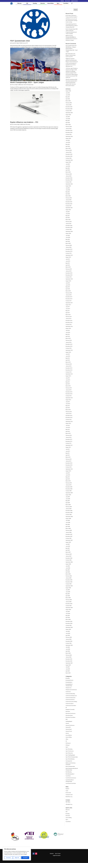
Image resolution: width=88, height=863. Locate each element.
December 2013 (69, 391)
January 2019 (68, 271)
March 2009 (68, 504)
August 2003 (68, 629)
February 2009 (69, 506)
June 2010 (68, 475)
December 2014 (69, 368)
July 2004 (68, 611)
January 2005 (68, 601)
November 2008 (69, 512)
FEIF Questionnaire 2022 (20, 41)
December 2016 (69, 320)
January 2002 (68, 657)
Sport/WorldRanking (70, 759)
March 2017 (68, 314)
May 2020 (68, 239)
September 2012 (69, 421)
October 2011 (68, 443)
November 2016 (69, 322)
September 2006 (69, 562)
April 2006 (68, 572)
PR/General (68, 743)
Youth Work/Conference (71, 777)
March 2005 (68, 597)
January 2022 (68, 199)
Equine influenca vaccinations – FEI (24, 122)
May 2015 (68, 358)
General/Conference (70, 725)
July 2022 (68, 187)
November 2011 (69, 441)
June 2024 (68, 142)
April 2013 (68, 407)
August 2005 (68, 587)
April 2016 (68, 336)
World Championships (28, 84)
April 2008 (68, 526)
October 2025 (68, 110)
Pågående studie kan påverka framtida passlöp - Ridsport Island (71, 60)
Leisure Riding (50, 3)
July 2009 (68, 496)
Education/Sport (69, 715)
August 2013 (68, 399)
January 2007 (68, 556)
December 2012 (69, 415)
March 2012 (68, 433)
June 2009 (68, 498)
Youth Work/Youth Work (71, 783)
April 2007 (68, 550)
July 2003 (68, 631)
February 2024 (69, 150)
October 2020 (68, 229)
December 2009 (69, 486)
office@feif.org (69, 804)
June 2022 (68, 189)
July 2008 (68, 520)
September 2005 (69, 585)
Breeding (35, 3)
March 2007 (68, 552)
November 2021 (69, 203)
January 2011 (68, 461)
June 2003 (68, 633)
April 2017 (68, 312)
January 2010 (68, 484)
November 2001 (69, 661)
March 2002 (68, 653)
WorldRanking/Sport (70, 773)
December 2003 (69, 621)
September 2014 (69, 374)
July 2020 (68, 235)
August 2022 (68, 185)
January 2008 (68, 532)
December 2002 (69, 641)
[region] (17, 853)
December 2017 (69, 296)
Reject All (17, 857)
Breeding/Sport (69, 682)
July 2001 (68, 667)
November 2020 (69, 227)
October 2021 (68, 205)
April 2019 (68, 265)
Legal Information (56, 855)
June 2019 (68, 261)
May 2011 (68, 453)
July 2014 (68, 377)
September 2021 (69, 207)
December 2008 (69, 510)
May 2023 (68, 168)
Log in (67, 790)
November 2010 (69, 465)
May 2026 (68, 96)
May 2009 (68, 500)
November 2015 (69, 346)
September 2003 (69, 627)
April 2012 (68, 431)
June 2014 (68, 379)
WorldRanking (69, 771)
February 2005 (69, 599)
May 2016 (68, 334)
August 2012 (68, 423)
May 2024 (68, 144)
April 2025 (68, 122)
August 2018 (68, 280)
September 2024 (69, 136)
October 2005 (68, 583)
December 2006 (69, 558)
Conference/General (70, 699)
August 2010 (68, 471)
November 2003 (69, 623)
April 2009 (68, 502)
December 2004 (69, 603)
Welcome (19, 3)
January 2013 (68, 413)
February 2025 (69, 126)
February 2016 (69, 340)
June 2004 (68, 613)
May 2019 (68, 263)
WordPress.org (69, 796)
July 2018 (68, 282)
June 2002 (68, 649)
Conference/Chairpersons (71, 695)
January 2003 (68, 639)
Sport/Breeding (26, 124)
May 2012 (68, 429)
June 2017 (68, 308)
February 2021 (69, 221)
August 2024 (68, 138)
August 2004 (68, 609)
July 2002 (68, 647)
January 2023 (68, 176)
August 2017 (68, 304)
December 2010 (69, 463)
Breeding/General (69, 680)
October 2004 (68, 605)
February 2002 (69, 655)
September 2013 (69, 397)
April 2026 (68, 98)
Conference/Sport (70, 703)
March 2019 (68, 267)
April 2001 (68, 671)
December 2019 (69, 249)
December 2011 (69, 439)
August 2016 (68, 328)
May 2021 (68, 215)
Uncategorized (69, 760)
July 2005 (68, 589)
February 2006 (69, 575)
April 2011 (68, 455)
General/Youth (69, 731)
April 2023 (68, 170)
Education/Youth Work (70, 717)
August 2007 (68, 542)
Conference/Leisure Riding (71, 701)
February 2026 (69, 102)
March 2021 (68, 219)
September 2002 (69, 645)
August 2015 (68, 352)
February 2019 (69, 269)
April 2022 (68, 193)
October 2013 (68, 395)
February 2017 (69, 316)
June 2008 (68, 522)
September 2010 (69, 469)
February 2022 (69, 197)
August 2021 (68, 209)
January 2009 (68, 508)
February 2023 (69, 174)
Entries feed (68, 792)
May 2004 (68, 615)
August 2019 (68, 257)
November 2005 (69, 581)
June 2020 (68, 237)
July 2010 (68, 473)
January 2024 (68, 152)
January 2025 (68, 128)
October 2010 (68, 467)
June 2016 (68, 332)
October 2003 (68, 625)
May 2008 (68, 524)
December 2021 (69, 201)
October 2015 (68, 348)
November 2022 (69, 180)
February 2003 (69, 637)
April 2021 (68, 217)
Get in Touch (57, 853)
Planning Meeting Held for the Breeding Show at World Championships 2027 (71, 26)
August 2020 (68, 233)
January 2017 (68, 318)
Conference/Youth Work (71, 705)
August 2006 (68, 564)
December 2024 (69, 130)
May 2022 (68, 191)
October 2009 (68, 490)
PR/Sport (68, 745)
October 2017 (68, 300)
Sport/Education (69, 753)
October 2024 (68, 134)
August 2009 (68, 494)
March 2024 (68, 148)
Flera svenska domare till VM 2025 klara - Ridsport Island (71, 47)
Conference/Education (70, 697)
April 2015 (68, 360)
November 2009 (69, 488)
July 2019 (68, 259)
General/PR (68, 727)
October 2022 (68, 181)
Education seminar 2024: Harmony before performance (71, 84)
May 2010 (68, 476)
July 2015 (68, 354)
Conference (68, 691)
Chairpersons (68, 687)
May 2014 (68, 381)
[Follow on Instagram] (36, 854)
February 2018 (69, 292)
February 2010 (69, 482)
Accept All (25, 857)
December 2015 (69, 344)
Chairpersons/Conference (71, 689)
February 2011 (69, 459)
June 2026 (68, 94)
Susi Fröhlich (14, 124)
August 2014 (68, 376)
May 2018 (68, 286)
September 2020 (69, 231)
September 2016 (69, 326)
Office (67, 739)
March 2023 (68, 172)
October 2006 (68, 560)
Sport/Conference (70, 751)
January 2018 (68, 294)
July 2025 (68, 116)
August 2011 (68, 447)
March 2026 (68, 100)
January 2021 (68, 223)
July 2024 (68, 140)
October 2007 (68, 538)
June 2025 (68, 118)
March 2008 (68, 528)
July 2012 (68, 425)
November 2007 (69, 536)
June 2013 (68, 403)
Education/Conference (70, 713)
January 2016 (68, 342)
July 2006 (68, 566)
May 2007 (68, 548)
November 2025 (69, 108)
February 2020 (69, 245)
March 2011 (68, 457)
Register (67, 788)
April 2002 (68, 651)
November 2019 (69, 251)
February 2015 (69, 364)
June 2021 (68, 213)
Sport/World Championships (72, 757)
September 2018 (69, 279)
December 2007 (69, 534)
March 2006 (68, 573)
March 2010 (68, 480)
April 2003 (68, 635)
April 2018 (68, 288)
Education (42, 3)
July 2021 (68, 211)
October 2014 (68, 372)
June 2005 (68, 591)
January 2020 (68, 247)
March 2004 (68, 619)
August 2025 (68, 114)
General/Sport (69, 729)
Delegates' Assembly (70, 709)
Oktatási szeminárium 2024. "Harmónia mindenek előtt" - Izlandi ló (72, 81)
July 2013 (68, 401)
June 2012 (68, 427)
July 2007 (68, 544)
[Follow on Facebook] (34, 854)
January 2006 (68, 577)
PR (27, 43)
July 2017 (68, 306)
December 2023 (69, 154)
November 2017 (69, 298)
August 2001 (68, 665)
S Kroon (13, 84)
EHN (66, 719)
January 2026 (68, 104)
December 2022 (69, 178)
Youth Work (65, 3)
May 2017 (68, 310)
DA (66, 707)
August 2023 (68, 162)
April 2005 (68, 595)
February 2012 (69, 435)
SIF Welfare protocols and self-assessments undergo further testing (71, 21)
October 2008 (68, 514)
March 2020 (68, 243)
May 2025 (68, 120)
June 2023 (68, 166)
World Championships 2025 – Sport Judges (72, 50)
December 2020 (69, 225)
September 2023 (69, 160)
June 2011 (68, 451)
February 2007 (69, 554)
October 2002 (68, 643)
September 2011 (69, 445)
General (24, 43)
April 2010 (68, 478)
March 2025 (68, 124)
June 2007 (68, 546)
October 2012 (68, 419)
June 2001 (68, 669)
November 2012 (69, 417)
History (67, 733)
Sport (58, 3)
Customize (8, 857)
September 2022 (69, 183)
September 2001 (69, 663)
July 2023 (68, 164)
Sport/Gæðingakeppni (70, 755)
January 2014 (68, 389)
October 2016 (68, 324)
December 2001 (69, 659)
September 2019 (69, 255)
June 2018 (68, 284)
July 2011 (68, 449)
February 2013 (69, 411)
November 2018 (69, 275)
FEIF (27, 3)
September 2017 (69, 302)
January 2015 (68, 366)
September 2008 (69, 516)
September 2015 (69, 350)
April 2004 (68, 617)
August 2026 (68, 90)
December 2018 (69, 273)
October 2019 (68, 253)
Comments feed (69, 794)
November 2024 (69, 132)
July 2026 (68, 92)
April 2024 (68, 146)
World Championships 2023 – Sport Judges (27, 82)
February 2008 (69, 530)
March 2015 (68, 362)
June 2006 (68, 568)
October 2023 (68, 158)
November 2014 (69, 370)
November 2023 (69, 156)
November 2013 (69, 393)
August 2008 (68, 518)
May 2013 (68, 405)
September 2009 (69, 492)
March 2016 (68, 338)
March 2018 (68, 290)
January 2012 (68, 437)
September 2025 (69, 112)
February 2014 (69, 387)
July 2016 (68, 330)
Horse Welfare (69, 735)
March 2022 (68, 195)
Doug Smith (13, 43)
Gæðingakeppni (69, 721)
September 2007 (69, 540)
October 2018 (68, 277)
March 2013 (68, 409)
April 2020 (68, 241)
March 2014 (68, 385)
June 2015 (68, 356)
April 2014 (68, 383)
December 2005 (69, 579)
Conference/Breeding (70, 693)
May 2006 (68, 570)
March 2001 (68, 672)
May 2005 (68, 593)
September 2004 (69, 607)
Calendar (52, 853)
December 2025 (69, 106)
